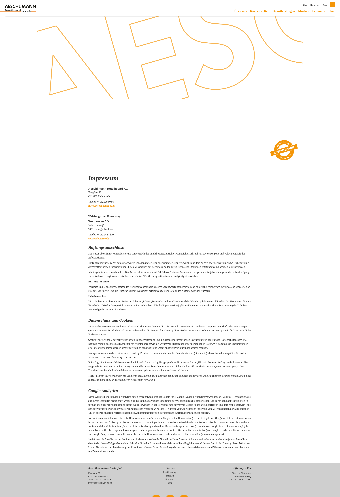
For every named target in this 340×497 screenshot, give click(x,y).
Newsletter (314, 5)
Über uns (240, 11)
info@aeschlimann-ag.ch (100, 483)
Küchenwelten (259, 11)
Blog (305, 5)
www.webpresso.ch (98, 238)
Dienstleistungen (284, 11)
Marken (303, 11)
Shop (332, 11)
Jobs (325, 5)
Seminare (318, 11)
